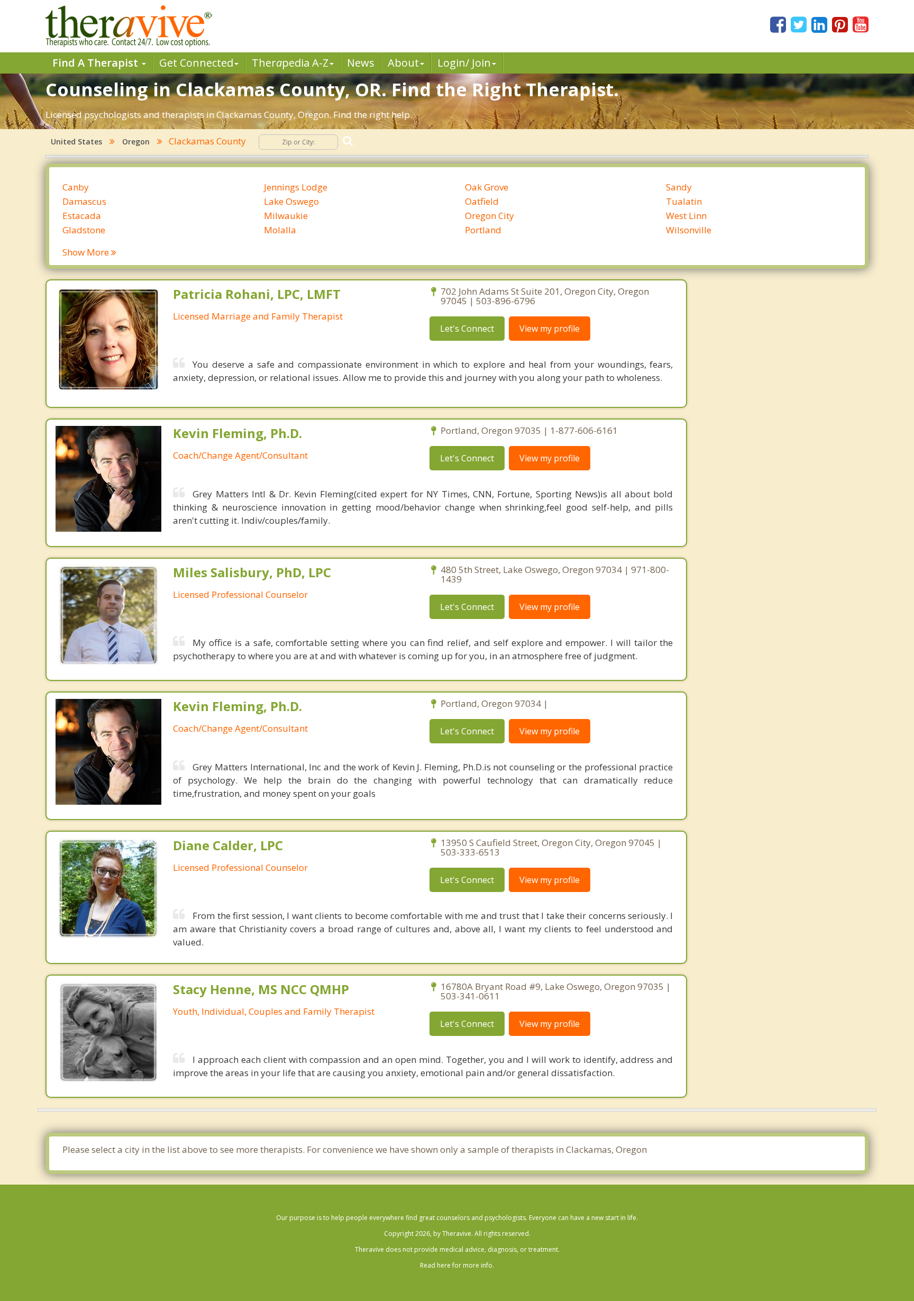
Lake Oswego (291, 201)
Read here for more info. (457, 1265)
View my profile (549, 328)
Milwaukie (286, 216)
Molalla (280, 230)
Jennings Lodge (295, 187)
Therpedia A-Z (290, 63)
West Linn (686, 216)
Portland (483, 230)
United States (76, 142)
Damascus (84, 201)
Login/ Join (464, 63)
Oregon (136, 142)
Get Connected (196, 63)
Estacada (81, 216)
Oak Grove (486, 187)
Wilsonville (688, 230)
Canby (75, 187)
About (403, 63)
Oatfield (482, 201)
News (360, 63)
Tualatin (684, 201)
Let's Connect (467, 328)
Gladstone (83, 230)
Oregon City (489, 216)
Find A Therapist (96, 63)
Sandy (679, 187)
